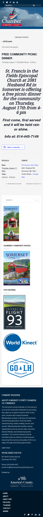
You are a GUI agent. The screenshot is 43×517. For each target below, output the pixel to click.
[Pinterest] (10, 2)
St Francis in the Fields (30, 165)
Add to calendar (13, 147)
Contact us (6, 472)
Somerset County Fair (14, 184)
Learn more (6, 448)
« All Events (7, 41)
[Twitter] (7, 2)
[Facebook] (3, 2)
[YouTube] (17, 2)
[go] (37, 200)
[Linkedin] (13, 2)
